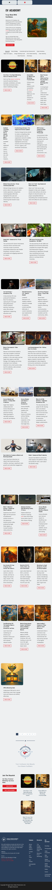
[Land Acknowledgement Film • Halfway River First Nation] (38, 338)
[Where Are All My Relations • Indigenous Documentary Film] (42, 391)
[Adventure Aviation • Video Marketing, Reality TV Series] (27, 499)
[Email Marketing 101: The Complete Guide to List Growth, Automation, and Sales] (9, 613)
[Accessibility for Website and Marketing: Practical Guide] (31, 66)
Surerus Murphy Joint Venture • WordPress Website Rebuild (43, 509)
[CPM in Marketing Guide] (12, 674)
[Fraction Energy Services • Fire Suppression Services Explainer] (23, 120)
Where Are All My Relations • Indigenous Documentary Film (41, 400)
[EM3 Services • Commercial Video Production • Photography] (43, 120)
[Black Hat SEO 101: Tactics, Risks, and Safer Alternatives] (26, 555)
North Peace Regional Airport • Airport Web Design (43, 293)
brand (7, 30)
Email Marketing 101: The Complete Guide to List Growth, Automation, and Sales (8, 626)
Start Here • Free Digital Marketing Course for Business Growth (12, 75)
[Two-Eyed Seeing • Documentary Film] (10, 284)
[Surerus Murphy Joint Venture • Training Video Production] (9, 391)
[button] (7, 51)
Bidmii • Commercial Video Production (38, 455)
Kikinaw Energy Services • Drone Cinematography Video (11, 184)
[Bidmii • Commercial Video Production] (38, 446)
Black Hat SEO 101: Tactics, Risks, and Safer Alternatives (24, 566)
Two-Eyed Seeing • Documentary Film (7, 292)
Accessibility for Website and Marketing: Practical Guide (31, 77)
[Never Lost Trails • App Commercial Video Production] (38, 174)
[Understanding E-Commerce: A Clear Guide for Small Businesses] (43, 613)
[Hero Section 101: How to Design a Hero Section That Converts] (9, 555)
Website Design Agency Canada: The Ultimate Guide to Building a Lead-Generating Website (25, 627)
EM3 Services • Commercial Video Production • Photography (41, 130)
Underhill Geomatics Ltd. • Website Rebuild (27, 293)
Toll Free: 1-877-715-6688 (7, 860)
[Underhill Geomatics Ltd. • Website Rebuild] (27, 284)
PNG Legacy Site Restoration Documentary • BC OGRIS (36, 240)
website (31, 90)
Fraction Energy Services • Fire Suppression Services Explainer (22, 128)
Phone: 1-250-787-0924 (6, 859)
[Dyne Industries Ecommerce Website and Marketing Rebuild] (13, 446)
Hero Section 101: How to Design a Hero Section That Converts (8, 566)
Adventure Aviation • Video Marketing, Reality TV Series (27, 508)
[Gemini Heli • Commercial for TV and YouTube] (13, 230)
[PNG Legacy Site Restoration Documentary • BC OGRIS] (39, 230)
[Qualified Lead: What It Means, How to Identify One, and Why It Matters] (6, 120)
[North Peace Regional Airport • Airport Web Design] (43, 284)
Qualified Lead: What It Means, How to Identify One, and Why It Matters (6, 133)
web (22, 516)
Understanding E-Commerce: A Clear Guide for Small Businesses (41, 626)
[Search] (9, 2)
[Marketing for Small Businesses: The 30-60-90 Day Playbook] (43, 555)
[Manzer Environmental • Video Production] (13, 338)
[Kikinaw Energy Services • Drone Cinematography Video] (13, 174)
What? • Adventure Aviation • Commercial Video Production (8, 508)
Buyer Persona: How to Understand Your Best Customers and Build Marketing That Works (44, 79)
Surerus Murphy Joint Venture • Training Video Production (9, 400)
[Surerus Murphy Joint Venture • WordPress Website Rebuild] (43, 499)
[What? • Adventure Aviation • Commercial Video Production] (9, 499)
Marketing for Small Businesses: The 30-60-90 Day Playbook (42, 566)
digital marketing (15, 79)
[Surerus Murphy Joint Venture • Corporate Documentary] (26, 391)
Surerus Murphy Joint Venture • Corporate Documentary (25, 401)
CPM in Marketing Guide (9, 688)
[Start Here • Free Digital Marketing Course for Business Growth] (12, 66)
